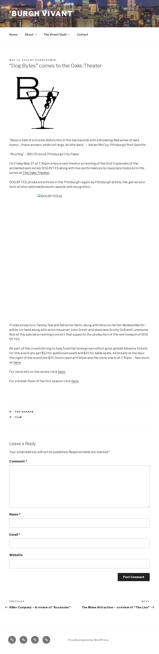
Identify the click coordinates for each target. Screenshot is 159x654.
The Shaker (24, 411)
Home (13, 34)
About (29, 34)
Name (15, 514)
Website (16, 555)
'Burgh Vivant (41, 13)
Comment (18, 461)
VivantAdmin (45, 60)
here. (62, 372)
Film (18, 417)
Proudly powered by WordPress (88, 640)
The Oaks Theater (36, 173)
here (17, 362)
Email (14, 534)
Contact (82, 34)
